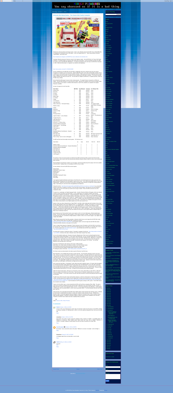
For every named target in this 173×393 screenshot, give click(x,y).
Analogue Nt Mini (109, 27)
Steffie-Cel (58, 342)
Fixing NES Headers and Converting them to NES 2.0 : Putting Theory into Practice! (113, 270)
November (110, 308)
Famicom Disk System (110, 83)
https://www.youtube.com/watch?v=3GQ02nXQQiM (63, 69)
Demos (107, 59)
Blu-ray (107, 37)
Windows (107, 239)
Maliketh (97, 390)
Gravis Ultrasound (109, 121)
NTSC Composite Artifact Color (112, 165)
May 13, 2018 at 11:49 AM (66, 342)
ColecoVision (108, 45)
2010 (108, 348)
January (109, 337)
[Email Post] (56, 299)
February (110, 336)
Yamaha (107, 245)
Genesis (107, 115)
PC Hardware (108, 173)
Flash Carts (108, 87)
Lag (106, 135)
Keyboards (108, 133)
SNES (107, 207)
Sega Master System (110, 201)
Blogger (105, 390)
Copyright (107, 55)
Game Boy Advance (109, 99)
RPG (106, 193)
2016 (108, 305)
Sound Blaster (108, 209)
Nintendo (107, 155)
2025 (108, 289)
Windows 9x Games (109, 241)
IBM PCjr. (107, 127)
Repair (107, 187)
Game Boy (108, 97)
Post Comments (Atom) (80, 373)
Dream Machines (109, 71)
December (110, 306)
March (109, 334)
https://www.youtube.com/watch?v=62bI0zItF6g (62, 221)
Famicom (58, 300)
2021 (108, 296)
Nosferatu (107, 163)
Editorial (107, 75)
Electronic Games (109, 77)
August (109, 325)
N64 (106, 151)
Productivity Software (110, 183)
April (109, 332)
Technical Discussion (110, 223)
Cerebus (107, 43)
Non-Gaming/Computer (110, 161)
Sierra (107, 205)
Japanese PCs (108, 131)
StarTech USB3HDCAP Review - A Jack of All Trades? (112, 265)
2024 (108, 291)
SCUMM (107, 195)
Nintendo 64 (108, 157)
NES (61, 300)
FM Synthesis (108, 89)
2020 (108, 298)
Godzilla (107, 119)
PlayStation (108, 177)
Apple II (107, 29)
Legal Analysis (108, 137)
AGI (106, 25)
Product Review (109, 181)
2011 (108, 346)
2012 (108, 345)
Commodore (108, 51)
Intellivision (108, 129)
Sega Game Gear (109, 199)
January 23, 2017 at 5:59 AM (67, 334)
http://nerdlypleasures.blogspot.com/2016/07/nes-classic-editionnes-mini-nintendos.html (70, 56)
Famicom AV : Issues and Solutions (113, 258)
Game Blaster (108, 95)
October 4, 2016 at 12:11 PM (67, 317)
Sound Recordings (109, 213)
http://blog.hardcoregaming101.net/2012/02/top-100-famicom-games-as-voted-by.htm (78, 186)
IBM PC (107, 125)
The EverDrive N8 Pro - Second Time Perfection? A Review (113, 280)
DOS (106, 63)
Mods (107, 147)
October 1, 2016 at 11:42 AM (65, 307)
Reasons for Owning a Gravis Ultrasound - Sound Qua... (112, 312)
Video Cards (108, 237)
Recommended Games (110, 185)
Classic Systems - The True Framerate (113, 267)
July (109, 327)
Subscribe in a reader (110, 356)
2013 (108, 343)
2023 (108, 293)
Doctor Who (108, 61)
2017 (108, 303)
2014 (108, 341)
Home (78, 369)
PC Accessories (109, 169)
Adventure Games (109, 23)
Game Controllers (109, 103)
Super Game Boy (109, 215)
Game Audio (108, 93)
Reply (57, 313)
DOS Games (108, 65)
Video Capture (108, 235)
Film (106, 85)
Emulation (107, 79)
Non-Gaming (108, 159)
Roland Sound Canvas (110, 191)
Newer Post (56, 369)
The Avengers (108, 225)
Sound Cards (108, 211)
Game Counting (109, 105)
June (109, 329)
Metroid (107, 143)
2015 (108, 340)
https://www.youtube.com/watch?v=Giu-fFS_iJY (77, 248)
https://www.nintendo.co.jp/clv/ (70, 227)
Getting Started (109, 117)
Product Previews (66, 300)
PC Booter (108, 171)
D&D (106, 57)
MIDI (106, 145)
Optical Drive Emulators (110, 167)
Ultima (107, 233)
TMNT (107, 227)
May (109, 331)
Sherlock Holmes (109, 203)
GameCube (108, 111)
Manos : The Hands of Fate (111, 141)
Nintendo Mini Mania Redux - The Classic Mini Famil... (112, 321)
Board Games (108, 39)
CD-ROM (107, 41)
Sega (107, 197)
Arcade (107, 31)
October (109, 310)
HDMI (107, 123)
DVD (106, 73)
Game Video (108, 109)
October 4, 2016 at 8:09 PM (71, 327)
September (110, 324)
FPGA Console (108, 91)
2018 (108, 301)
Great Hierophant (60, 327)
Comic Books (108, 49)
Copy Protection (109, 53)
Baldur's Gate (108, 35)
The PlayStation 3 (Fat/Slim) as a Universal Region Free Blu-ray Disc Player (112, 261)
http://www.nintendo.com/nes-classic (61, 229)
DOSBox (107, 67)
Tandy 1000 (108, 221)
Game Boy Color (109, 101)
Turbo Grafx (108, 229)
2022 (108, 295)
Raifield (58, 307)
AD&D (107, 21)
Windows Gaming (109, 243)
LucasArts (108, 139)
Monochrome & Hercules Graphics (112, 149)
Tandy (107, 219)
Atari (106, 33)
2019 (108, 300)
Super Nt (107, 217)
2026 (108, 288)
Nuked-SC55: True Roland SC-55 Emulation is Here (112, 274)
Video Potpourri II (111, 315)
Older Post (99, 369)
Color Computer (109, 47)
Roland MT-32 (108, 189)
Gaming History (109, 113)
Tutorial (107, 231)
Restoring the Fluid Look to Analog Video (112, 318)
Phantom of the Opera (110, 175)
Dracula (107, 69)
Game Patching (109, 107)
